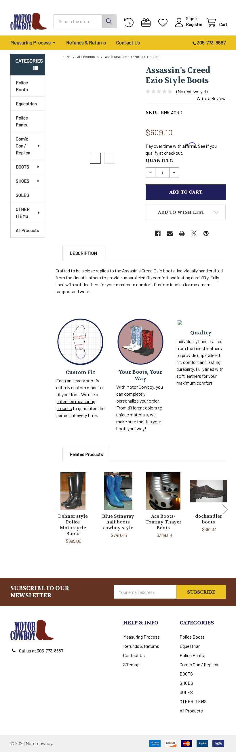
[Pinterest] (206, 233)
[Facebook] (158, 233)
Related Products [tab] (86, 454)
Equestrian (26, 103)
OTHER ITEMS (23, 212)
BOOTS (22, 166)
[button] (186, 212)
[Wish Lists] (164, 22)
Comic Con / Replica (23, 145)
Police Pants (22, 121)
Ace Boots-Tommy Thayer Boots (163, 522)
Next (225, 509)
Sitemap (131, 664)
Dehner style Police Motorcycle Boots (73, 524)
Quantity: (159, 160)
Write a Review (211, 98)
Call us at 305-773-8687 (41, 650)
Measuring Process (30, 42)
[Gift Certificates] (147, 22)
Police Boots (22, 86)
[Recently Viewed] (130, 22)
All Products (27, 230)
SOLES (22, 195)
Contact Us (128, 42)
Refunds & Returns (86, 42)
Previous (56, 509)
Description (83, 253)
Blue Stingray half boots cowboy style (118, 522)
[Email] (170, 233)
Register (194, 24)
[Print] (182, 233)
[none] (102, 106)
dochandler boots (208, 519)
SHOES (22, 181)
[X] (194, 233)
